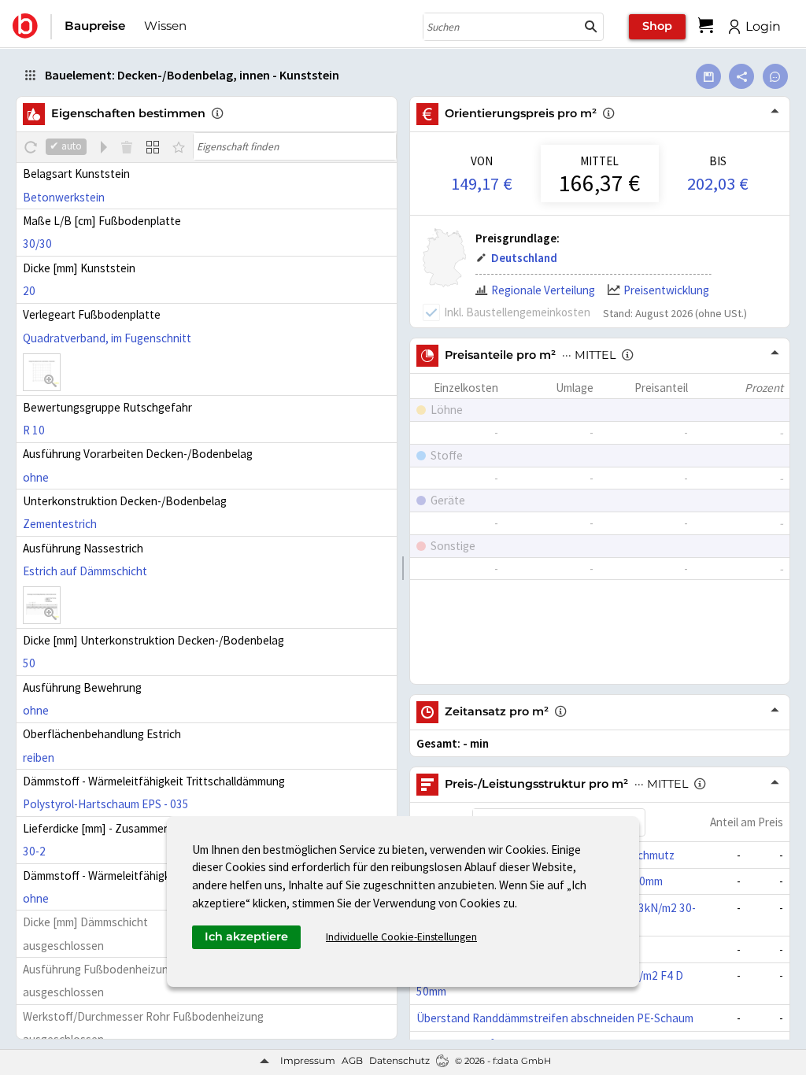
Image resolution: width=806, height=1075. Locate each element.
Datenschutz (399, 1060)
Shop (657, 26)
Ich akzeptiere (246, 936)
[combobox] (501, 26)
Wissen (165, 25)
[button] (591, 27)
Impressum (307, 1060)
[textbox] (295, 146)
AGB (352, 1060)
